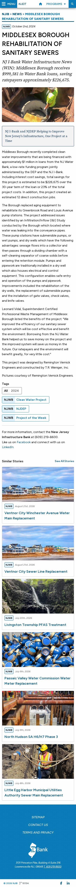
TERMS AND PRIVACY (38, 832)
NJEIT (22, 4)
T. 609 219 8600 (52, 866)
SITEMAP (38, 817)
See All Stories (64, 461)
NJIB (5, 14)
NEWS (17, 14)
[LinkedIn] (68, 883)
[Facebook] (61, 883)
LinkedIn (8, 447)
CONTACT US (38, 825)
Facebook (24, 442)
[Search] (72, 4)
